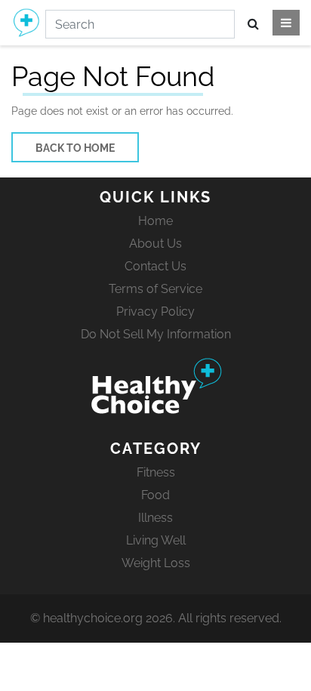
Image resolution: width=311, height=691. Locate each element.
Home (155, 221)
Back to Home (75, 148)
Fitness (156, 472)
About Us (155, 243)
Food (155, 495)
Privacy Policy (155, 311)
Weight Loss (156, 563)
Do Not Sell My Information (156, 334)
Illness (155, 518)
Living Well (156, 540)
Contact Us (155, 266)
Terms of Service (155, 289)
